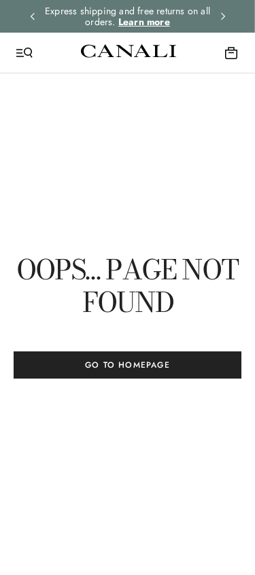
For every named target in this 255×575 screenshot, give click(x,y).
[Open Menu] (24, 53)
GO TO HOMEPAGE (127, 365)
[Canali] (128, 52)
